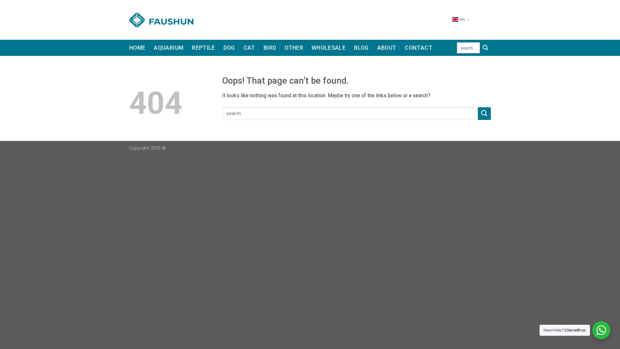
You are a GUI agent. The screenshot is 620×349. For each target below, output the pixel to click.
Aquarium (168, 48)
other (293, 48)
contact (418, 48)
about (387, 48)
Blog (361, 48)
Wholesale (329, 48)
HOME (137, 48)
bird (270, 48)
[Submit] (485, 47)
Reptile (203, 48)
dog (229, 48)
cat (249, 48)
